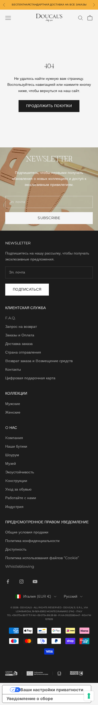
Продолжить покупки (49, 105)
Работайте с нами (20, 497)
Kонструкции (16, 480)
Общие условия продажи (26, 532)
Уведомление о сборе (30, 698)
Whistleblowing (19, 566)
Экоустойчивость (19, 472)
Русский (70, 596)
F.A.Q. (10, 318)
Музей (10, 463)
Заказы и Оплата (19, 335)
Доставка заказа (19, 343)
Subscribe (49, 218)
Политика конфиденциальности (32, 540)
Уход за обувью (18, 489)
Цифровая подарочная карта (30, 378)
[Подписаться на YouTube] (35, 581)
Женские (12, 412)
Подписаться (27, 289)
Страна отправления (23, 352)
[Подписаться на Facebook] (7, 581)
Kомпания (14, 437)
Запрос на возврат (21, 326)
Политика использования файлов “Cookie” (42, 558)
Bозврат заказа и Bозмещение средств (39, 360)
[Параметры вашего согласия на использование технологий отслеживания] (89, 696)
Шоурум (12, 455)
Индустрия (14, 506)
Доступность (15, 549)
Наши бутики (16, 446)
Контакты (13, 369)
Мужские (12, 403)
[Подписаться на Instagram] (21, 581)
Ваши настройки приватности (51, 689)
